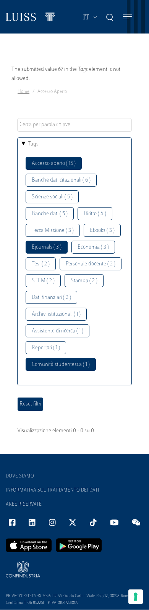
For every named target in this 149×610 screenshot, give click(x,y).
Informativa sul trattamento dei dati (52, 490)
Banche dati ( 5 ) (50, 214)
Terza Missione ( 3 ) (53, 230)
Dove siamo (20, 476)
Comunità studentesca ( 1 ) (61, 364)
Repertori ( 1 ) (46, 348)
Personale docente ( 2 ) (90, 264)
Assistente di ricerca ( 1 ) (57, 331)
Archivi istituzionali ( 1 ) (56, 314)
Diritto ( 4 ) (95, 214)
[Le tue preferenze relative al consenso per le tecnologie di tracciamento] (135, 596)
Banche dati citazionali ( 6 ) (61, 180)
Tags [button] (33, 144)
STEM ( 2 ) (43, 281)
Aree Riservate (24, 504)
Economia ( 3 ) (93, 247)
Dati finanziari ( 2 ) (51, 297)
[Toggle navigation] (127, 17)
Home (23, 91)
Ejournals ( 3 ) (47, 247)
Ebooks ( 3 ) (102, 230)
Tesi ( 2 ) (41, 264)
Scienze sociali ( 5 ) (52, 197)
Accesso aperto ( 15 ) (54, 163)
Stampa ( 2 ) (84, 281)
